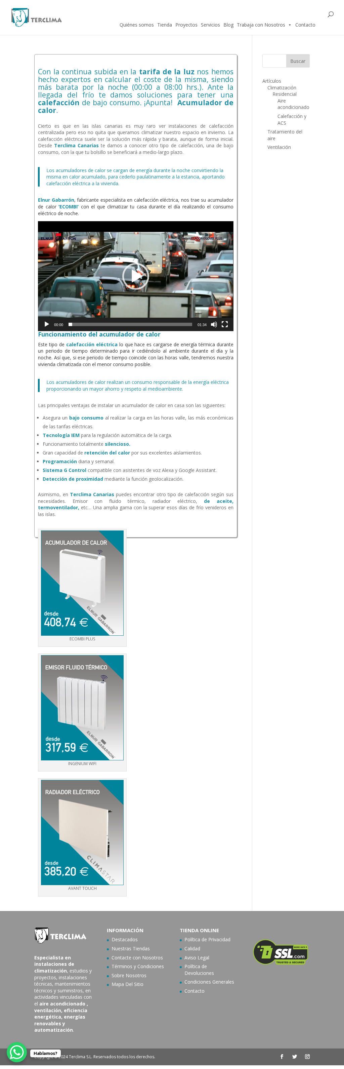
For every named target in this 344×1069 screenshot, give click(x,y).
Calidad (192, 948)
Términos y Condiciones (138, 966)
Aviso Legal (196, 957)
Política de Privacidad (207, 939)
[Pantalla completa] (224, 324)
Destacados (125, 939)
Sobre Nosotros (129, 975)
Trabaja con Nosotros (261, 25)
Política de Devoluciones (199, 969)
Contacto (305, 25)
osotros (154, 957)
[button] (135, 276)
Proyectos (186, 25)
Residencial (284, 94)
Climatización (281, 87)
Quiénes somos (137, 25)
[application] (135, 276)
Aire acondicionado (293, 104)
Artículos (271, 81)
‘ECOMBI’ (68, 206)
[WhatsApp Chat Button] (17, 1052)
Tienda (164, 25)
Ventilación (279, 147)
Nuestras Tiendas (131, 948)
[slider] (130, 324)
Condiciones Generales (209, 982)
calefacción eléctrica (92, 344)
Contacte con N (129, 957)
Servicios (210, 25)
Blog (228, 25)
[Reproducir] (46, 324)
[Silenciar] (214, 324)
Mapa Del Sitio (127, 984)
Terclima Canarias (76, 145)
